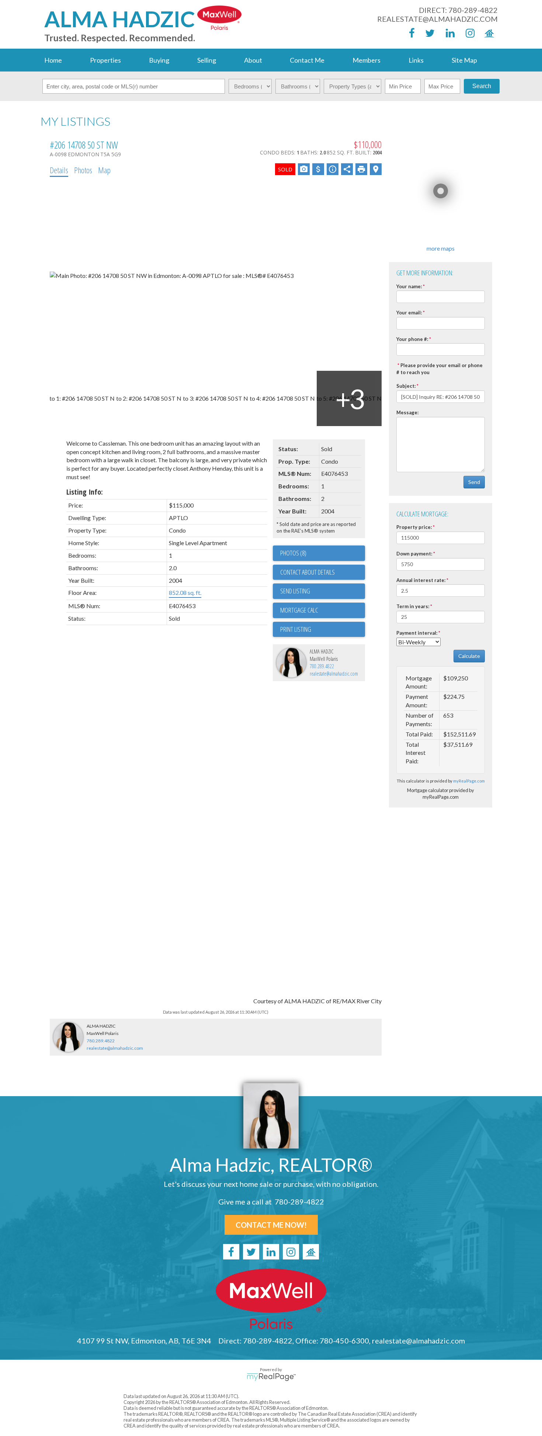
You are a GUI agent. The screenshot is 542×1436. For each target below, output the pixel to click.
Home (53, 60)
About (253, 60)
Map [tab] (104, 169)
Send (474, 482)
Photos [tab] (83, 169)
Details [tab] (59, 169)
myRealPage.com (469, 780)
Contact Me (307, 60)
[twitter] (428, 33)
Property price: (414, 527)
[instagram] (468, 33)
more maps (441, 248)
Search (481, 86)
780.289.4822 (322, 666)
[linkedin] (448, 33)
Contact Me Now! (271, 1224)
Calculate (469, 656)
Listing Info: (84, 492)
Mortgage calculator (322, 610)
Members (366, 60)
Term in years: (412, 606)
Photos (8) (293, 552)
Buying (159, 60)
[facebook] (408, 33)
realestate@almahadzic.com (437, 18)
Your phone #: (412, 339)
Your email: (409, 313)
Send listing (295, 590)
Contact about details (307, 572)
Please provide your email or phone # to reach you (439, 368)
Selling (206, 60)
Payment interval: (416, 633)
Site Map (464, 60)
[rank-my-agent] (488, 33)
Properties (105, 60)
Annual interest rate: (420, 580)
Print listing (295, 629)
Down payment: (414, 554)
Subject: (406, 386)
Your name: (409, 286)
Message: (407, 412)
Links (416, 60)
